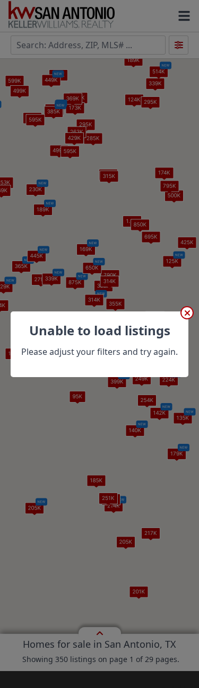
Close (187, 312)
